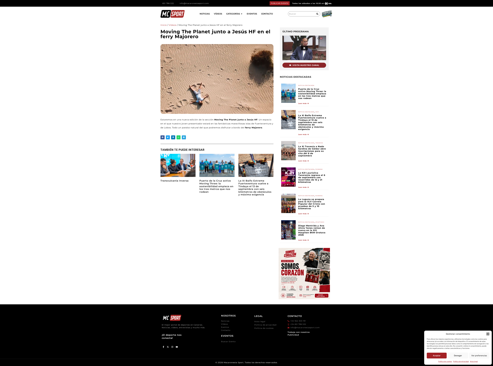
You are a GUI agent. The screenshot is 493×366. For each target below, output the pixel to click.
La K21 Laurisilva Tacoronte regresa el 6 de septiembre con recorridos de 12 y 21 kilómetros (311, 177)
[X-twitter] (168, 347)
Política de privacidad (461, 361)
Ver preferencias (479, 355)
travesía (319, 143)
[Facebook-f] (163, 347)
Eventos (225, 327)
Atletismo (319, 222)
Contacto (225, 330)
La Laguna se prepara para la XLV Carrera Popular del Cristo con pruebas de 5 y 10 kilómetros (311, 204)
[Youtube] (176, 347)
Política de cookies (445, 361)
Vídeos (173, 25)
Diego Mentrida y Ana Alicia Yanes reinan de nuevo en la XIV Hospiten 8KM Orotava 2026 (311, 230)
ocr (317, 112)
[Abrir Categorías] (242, 13)
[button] (488, 334)
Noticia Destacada (306, 85)
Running (319, 169)
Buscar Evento (228, 341)
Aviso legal (474, 361)
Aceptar (436, 355)
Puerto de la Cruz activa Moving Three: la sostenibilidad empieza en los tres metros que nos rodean (216, 186)
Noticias (225, 321)
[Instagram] (172, 347)
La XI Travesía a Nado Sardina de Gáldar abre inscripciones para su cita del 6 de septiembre (312, 151)
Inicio (163, 25)
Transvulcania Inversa (174, 180)
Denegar (458, 355)
